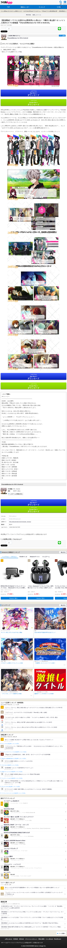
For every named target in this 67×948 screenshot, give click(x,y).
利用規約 (15, 939)
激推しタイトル (37, 15)
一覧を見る (63, 552)
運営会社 (21, 939)
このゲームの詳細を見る (16, 494)
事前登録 (28, 15)
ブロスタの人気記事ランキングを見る (10, 765)
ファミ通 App (6, 2)
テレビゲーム (46, 556)
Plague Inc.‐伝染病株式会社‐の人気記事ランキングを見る (14, 758)
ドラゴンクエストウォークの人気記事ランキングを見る (14, 751)
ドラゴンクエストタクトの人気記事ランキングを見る (13, 793)
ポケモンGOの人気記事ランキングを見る (11, 786)
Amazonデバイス (35, 556)
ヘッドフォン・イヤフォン (9, 556)
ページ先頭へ (62, 933)
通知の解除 (41, 939)
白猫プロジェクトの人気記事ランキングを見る (12, 771)
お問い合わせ (8, 939)
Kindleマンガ (23, 556)
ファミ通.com (49, 939)
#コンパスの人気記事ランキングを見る (10, 743)
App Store (34, 93)
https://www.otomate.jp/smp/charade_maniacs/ (20, 521)
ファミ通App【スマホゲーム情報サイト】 (11, 11)
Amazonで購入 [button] (13, 598)
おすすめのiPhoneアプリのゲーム (32, 11)
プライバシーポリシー (31, 939)
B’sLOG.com (57, 939)
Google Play (34, 103)
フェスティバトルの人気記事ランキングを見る (12, 778)
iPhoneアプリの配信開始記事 (49, 11)
